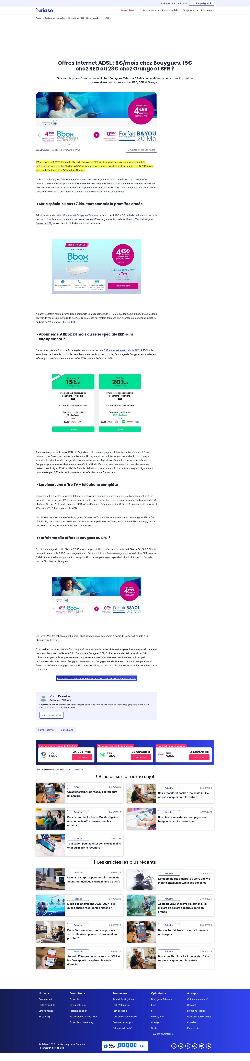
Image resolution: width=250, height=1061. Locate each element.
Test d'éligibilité (121, 1005)
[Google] (174, 1046)
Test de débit (120, 1010)
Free (153, 1005)
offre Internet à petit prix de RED (122, 350)
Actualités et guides (123, 999)
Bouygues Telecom (161, 999)
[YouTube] (194, 1046)
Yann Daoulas (42, 150)
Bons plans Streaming (81, 1022)
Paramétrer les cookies (51, 1047)
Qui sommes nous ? (197, 999)
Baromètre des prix (123, 1022)
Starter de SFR (43, 223)
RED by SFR (157, 1016)
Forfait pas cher (78, 1010)
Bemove (80, 1044)
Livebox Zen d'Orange (138, 219)
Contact (191, 1005)
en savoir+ (79, 769)
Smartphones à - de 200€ (84, 1016)
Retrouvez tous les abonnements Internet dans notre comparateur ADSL (96, 678)
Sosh (154, 1028)
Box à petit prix (78, 1005)
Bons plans (67, 729)
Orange (155, 1022)
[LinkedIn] (201, 1046)
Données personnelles (199, 1016)
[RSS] (208, 1046)
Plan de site (193, 1028)
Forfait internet (46, 729)
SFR (153, 1010)
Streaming (44, 1016)
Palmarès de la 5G (123, 1028)
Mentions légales (196, 1010)
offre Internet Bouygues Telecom (80, 215)
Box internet (45, 999)
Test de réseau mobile (125, 1016)
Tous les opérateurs (162, 1033)
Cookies (191, 1022)
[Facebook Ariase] (187, 1046)
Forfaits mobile (47, 1005)
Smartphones (46, 1010)
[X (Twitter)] (180, 1046)
